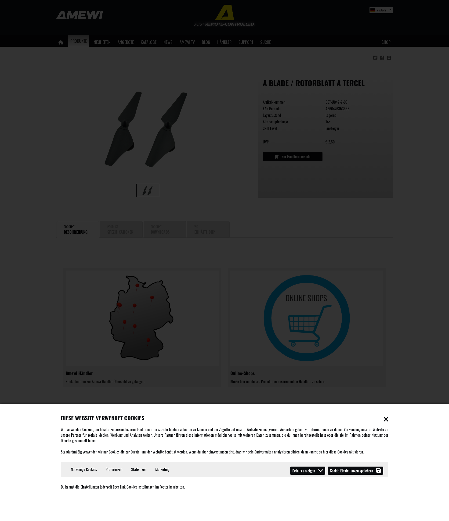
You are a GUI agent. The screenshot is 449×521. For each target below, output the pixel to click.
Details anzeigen (304, 471)
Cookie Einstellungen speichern (352, 471)
